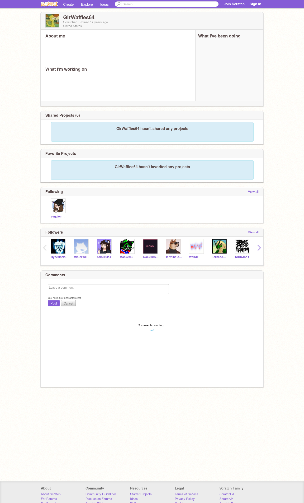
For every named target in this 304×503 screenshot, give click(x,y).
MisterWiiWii (82, 257)
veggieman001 (59, 216)
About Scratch (51, 494)
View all (253, 191)
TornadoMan (220, 257)
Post (54, 303)
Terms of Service (186, 494)
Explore (87, 4)
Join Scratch (234, 3)
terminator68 (174, 257)
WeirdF (194, 257)
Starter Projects (141, 494)
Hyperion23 (58, 257)
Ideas (104, 4)
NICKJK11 (242, 257)
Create (68, 4)
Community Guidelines (101, 494)
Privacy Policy (185, 498)
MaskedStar (128, 257)
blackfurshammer (151, 257)
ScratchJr (226, 498)
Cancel (68, 303)
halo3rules (104, 257)
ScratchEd (226, 494)
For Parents (49, 498)
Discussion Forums (99, 498)
